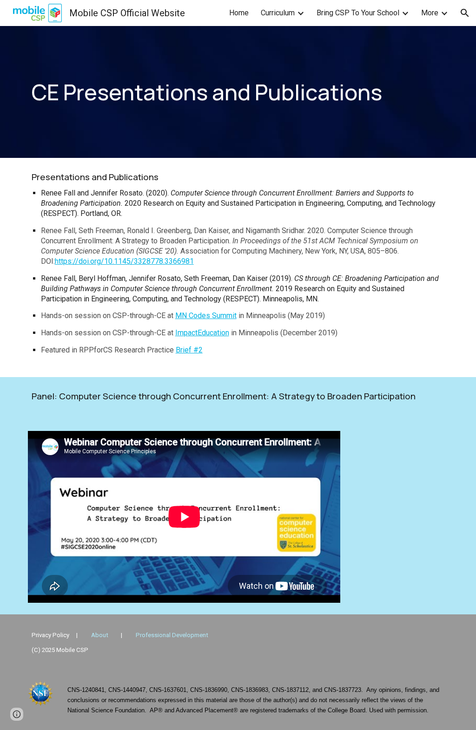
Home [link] (239, 12)
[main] (238, 92)
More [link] (429, 12)
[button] (465, 13)
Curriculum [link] (278, 12)
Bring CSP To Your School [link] (358, 12)
